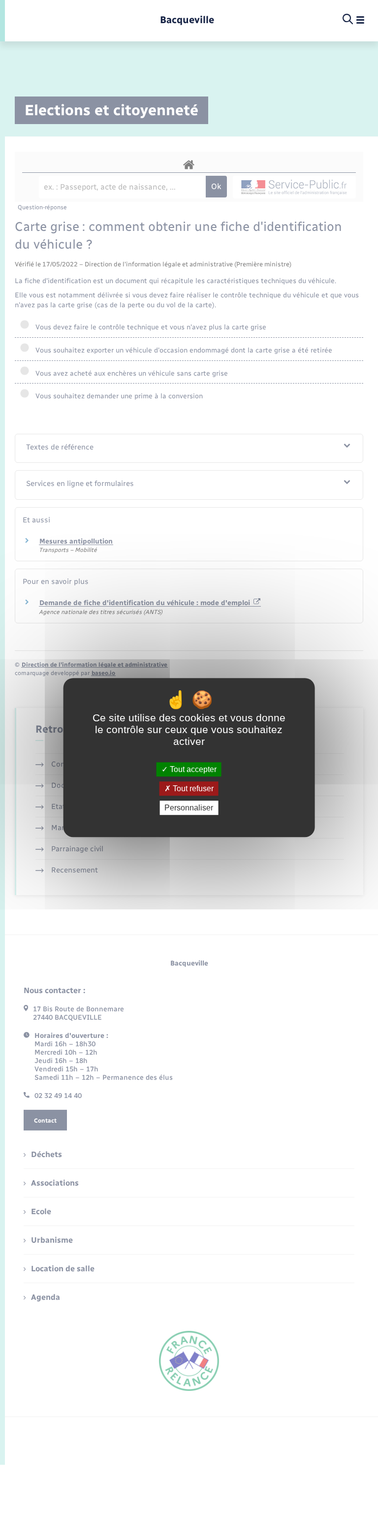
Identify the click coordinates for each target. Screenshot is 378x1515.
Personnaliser (188, 808)
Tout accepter (192, 769)
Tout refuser (192, 788)
